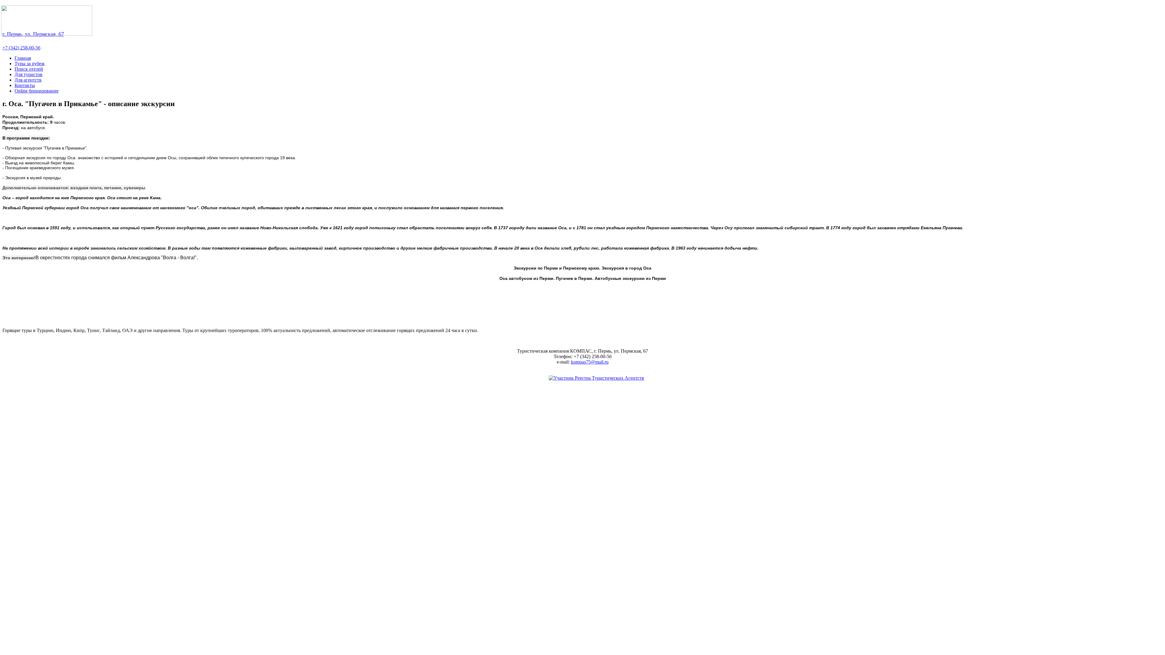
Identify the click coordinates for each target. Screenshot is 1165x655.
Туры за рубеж (30, 63)
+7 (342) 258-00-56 (21, 47)
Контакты (25, 85)
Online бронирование (37, 90)
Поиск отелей (29, 69)
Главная (23, 58)
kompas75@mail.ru (590, 361)
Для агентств (28, 79)
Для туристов (28, 74)
